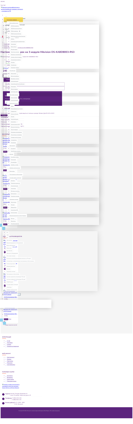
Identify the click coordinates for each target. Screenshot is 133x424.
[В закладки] (5, 154)
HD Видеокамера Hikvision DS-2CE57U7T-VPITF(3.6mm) (11, 314)
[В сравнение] (9, 154)
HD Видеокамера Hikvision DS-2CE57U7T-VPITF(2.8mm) (11, 297)
